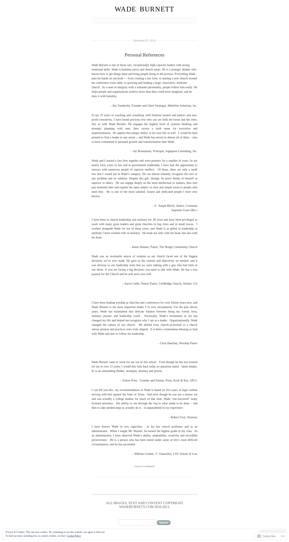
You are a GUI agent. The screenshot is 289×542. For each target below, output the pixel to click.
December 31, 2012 (144, 40)
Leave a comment (145, 466)
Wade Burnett (144, 9)
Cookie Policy (74, 535)
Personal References (144, 55)
